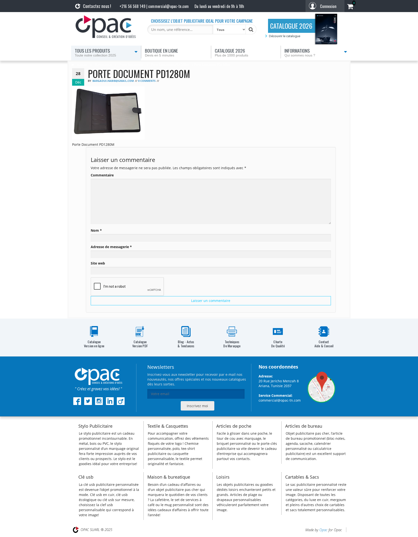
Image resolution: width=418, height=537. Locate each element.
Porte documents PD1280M (170, 65)
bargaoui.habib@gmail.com (113, 81)
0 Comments (147, 81)
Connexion (328, 6)
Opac (323, 529)
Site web (98, 263)
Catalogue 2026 (231, 52)
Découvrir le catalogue (284, 36)
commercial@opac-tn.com (280, 400)
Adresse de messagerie (111, 246)
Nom (96, 230)
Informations (299, 52)
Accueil (82, 65)
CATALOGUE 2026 (291, 26)
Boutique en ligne (161, 52)
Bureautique (103, 65)
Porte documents (131, 65)
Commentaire (102, 175)
